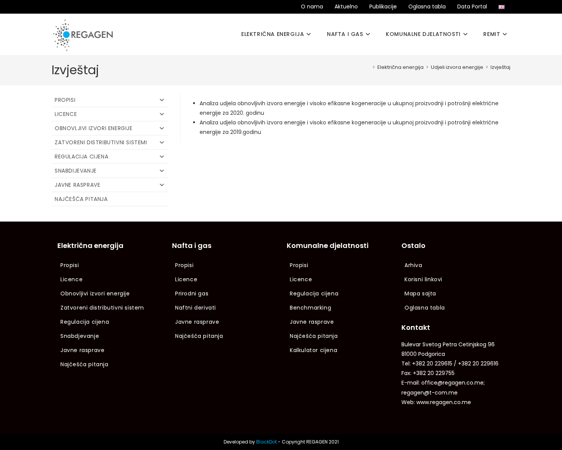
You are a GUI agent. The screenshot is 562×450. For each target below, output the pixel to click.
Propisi (65, 100)
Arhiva (413, 265)
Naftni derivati (195, 307)
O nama (312, 6)
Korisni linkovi (423, 279)
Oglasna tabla (427, 6)
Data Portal (472, 6)
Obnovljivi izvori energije (94, 128)
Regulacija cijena (81, 156)
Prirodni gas (191, 293)
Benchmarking (310, 307)
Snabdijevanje (76, 170)
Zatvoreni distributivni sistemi (101, 142)
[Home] (368, 67)
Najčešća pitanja (81, 199)
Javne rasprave (77, 185)
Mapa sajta (420, 293)
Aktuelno (346, 6)
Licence (66, 114)
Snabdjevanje (79, 336)
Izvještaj (500, 67)
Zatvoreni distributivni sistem (102, 307)
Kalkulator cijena (313, 350)
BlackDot (266, 442)
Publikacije (383, 6)
